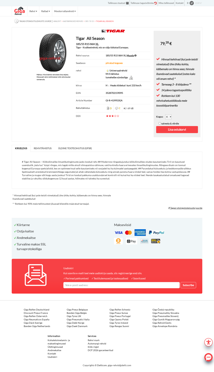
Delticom (102, 365)
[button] (208, 341)
